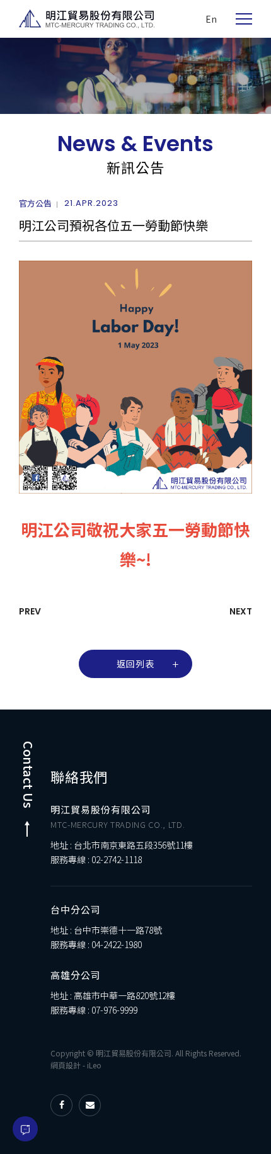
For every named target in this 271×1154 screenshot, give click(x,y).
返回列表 (135, 663)
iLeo (94, 1065)
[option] (135, 76)
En (211, 19)
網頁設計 (65, 1065)
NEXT (240, 611)
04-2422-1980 (116, 944)
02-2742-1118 (116, 859)
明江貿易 (86, 18)
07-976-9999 (114, 1010)
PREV (30, 611)
